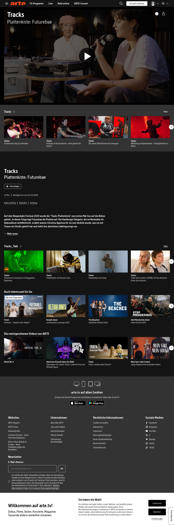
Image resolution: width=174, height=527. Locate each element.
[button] (121, 4)
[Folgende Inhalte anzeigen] (171, 127)
